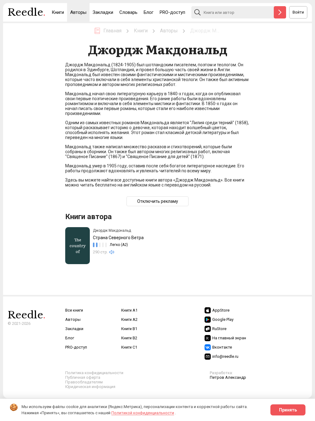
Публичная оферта (82, 377)
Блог (149, 12)
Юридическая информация (90, 386)
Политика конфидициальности (94, 372)
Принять (288, 409)
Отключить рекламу (157, 201)
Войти (298, 12)
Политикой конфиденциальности (142, 413)
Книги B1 (129, 328)
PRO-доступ (172, 12)
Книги (58, 12)
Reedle (27, 12)
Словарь (128, 12)
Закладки (103, 12)
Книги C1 (129, 347)
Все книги (74, 310)
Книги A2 (129, 319)
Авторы (78, 12)
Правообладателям (84, 382)
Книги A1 (129, 310)
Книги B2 (129, 338)
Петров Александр (228, 377)
